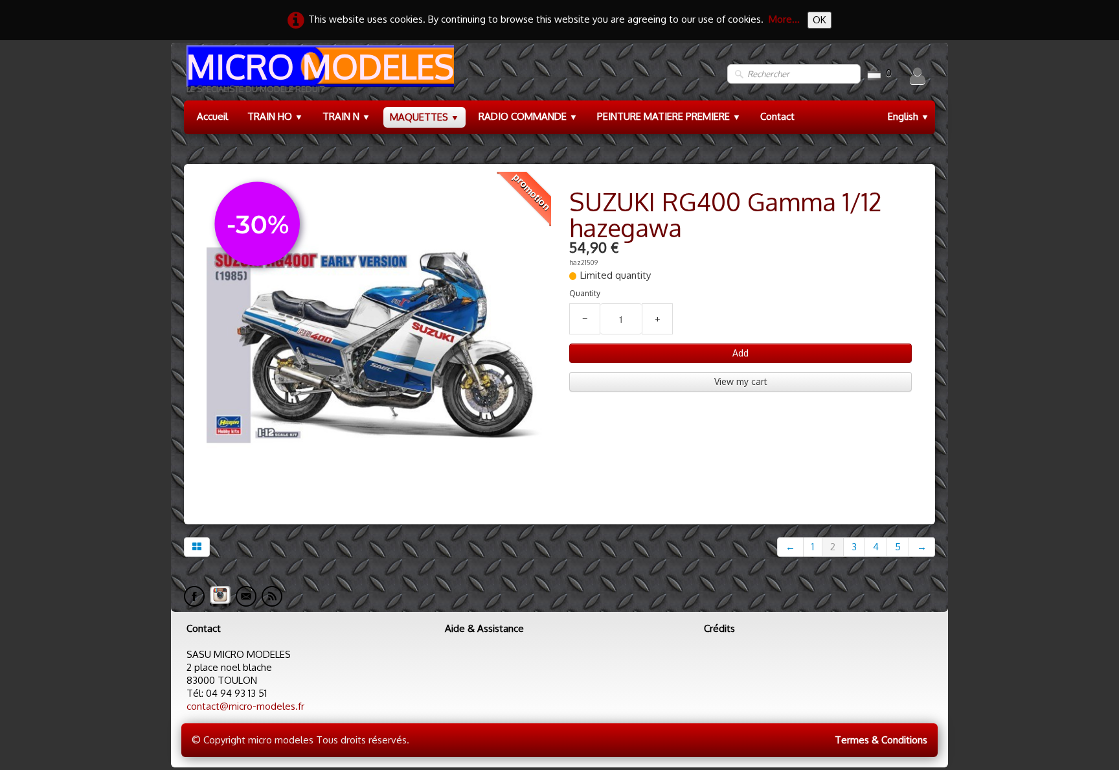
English (908, 116)
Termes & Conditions (881, 740)
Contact (777, 116)
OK (819, 20)
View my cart (740, 381)
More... (784, 19)
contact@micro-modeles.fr (245, 706)
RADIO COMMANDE (528, 116)
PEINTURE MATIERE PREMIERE (669, 116)
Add (740, 352)
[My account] (917, 76)
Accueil (212, 116)
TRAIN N (346, 116)
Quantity (584, 293)
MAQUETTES (424, 117)
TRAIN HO (275, 116)
